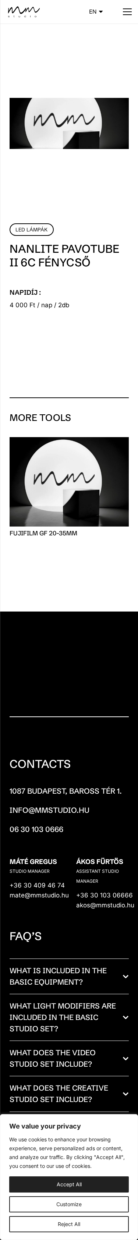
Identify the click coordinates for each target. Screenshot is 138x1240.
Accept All (69, 1184)
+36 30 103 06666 (104, 895)
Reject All (69, 1224)
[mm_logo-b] (23, 12)
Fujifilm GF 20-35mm (43, 533)
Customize (69, 1204)
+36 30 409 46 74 (38, 885)
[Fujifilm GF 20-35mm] (69, 442)
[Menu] (127, 12)
